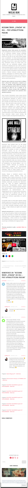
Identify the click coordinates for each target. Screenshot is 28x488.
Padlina (13, 261)
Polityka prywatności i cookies (21, 482)
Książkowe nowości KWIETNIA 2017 (20, 266)
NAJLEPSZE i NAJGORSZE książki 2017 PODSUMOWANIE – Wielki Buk (12, 385)
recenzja (16, 261)
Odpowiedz (23, 280)
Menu (15, 21)
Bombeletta (7, 306)
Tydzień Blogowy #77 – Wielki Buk (13, 374)
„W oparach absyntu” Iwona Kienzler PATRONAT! (7, 266)
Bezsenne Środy (8, 261)
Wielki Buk (14, 12)
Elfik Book (4, 280)
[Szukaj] (24, 461)
